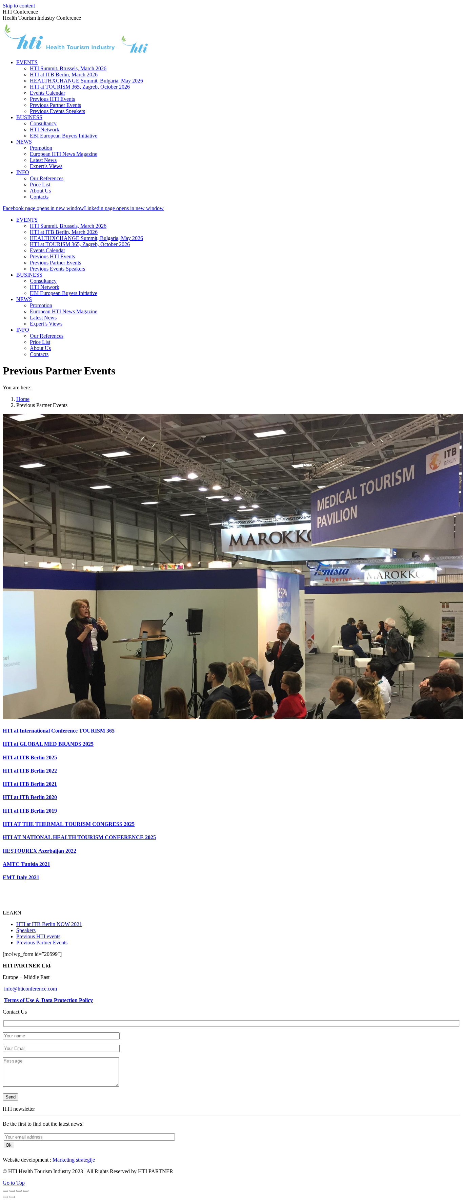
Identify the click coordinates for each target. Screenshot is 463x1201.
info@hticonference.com (30, 989)
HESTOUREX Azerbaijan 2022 (39, 851)
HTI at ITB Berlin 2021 (30, 784)
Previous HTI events (38, 936)
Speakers (26, 930)
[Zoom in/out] (25, 1191)
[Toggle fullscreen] (19, 1191)
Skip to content (19, 5)
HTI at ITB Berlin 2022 (30, 771)
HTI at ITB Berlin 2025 (30, 757)
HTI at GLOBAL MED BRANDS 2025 (48, 744)
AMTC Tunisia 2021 (26, 864)
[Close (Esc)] (5, 1191)
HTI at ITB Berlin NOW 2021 (49, 924)
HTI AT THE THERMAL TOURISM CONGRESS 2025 (69, 824)
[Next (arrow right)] (12, 1197)
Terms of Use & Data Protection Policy (48, 1000)
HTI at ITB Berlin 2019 (30, 811)
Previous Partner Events (41, 942)
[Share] (12, 1191)
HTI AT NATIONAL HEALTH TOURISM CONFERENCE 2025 (79, 837)
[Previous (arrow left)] (5, 1197)
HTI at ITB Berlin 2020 (30, 797)
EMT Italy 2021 (21, 877)
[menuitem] (27, 62)
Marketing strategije (74, 1160)
